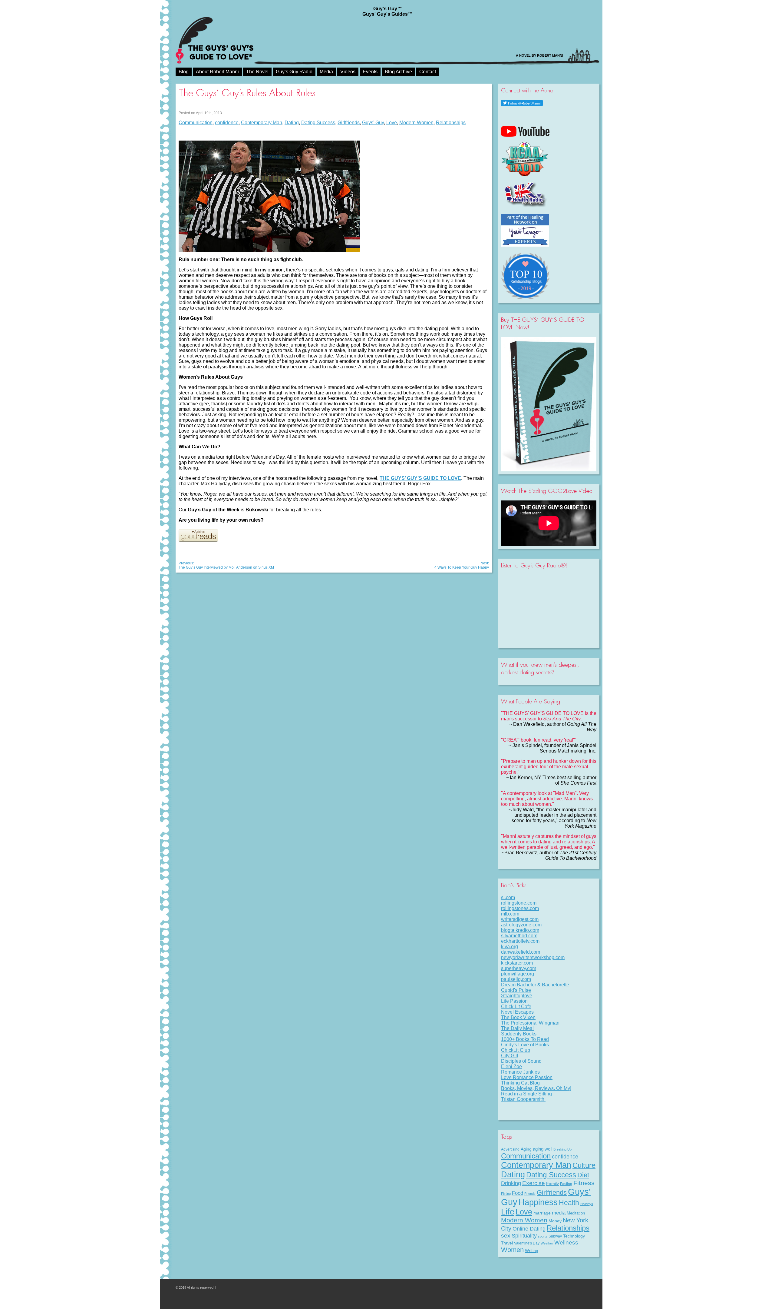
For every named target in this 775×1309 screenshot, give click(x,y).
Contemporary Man (261, 122)
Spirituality (524, 1236)
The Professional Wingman (530, 1022)
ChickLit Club (515, 1050)
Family (552, 1183)
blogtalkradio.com (520, 930)
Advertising (510, 1149)
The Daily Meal (517, 1028)
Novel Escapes (517, 1012)
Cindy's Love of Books (525, 1044)
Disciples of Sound (521, 1061)
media (559, 1213)
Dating (292, 122)
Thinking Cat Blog (520, 1082)
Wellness (566, 1242)
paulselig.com (516, 979)
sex (505, 1235)
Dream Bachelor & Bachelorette (535, 984)
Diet (583, 1175)
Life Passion (514, 1001)
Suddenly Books (518, 1033)
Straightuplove (516, 995)
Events (370, 71)
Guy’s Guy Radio (294, 71)
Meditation (576, 1213)
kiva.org (509, 946)
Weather (547, 1243)
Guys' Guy (373, 122)
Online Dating (529, 1228)
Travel (507, 1243)
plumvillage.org (517, 973)
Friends (530, 1193)
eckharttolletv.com (520, 941)
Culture (583, 1165)
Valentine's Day (526, 1243)
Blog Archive (398, 71)
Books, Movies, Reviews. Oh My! (536, 1088)
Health (569, 1203)
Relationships (451, 122)
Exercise (533, 1183)
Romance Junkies (520, 1072)
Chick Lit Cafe (516, 1006)
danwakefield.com (520, 952)
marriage (542, 1213)
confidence (227, 122)
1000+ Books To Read (525, 1039)
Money (555, 1220)
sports (542, 1236)
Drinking (511, 1183)
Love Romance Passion (526, 1077)
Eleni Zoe (511, 1066)
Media (326, 71)
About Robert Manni (217, 71)
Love (391, 122)
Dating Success (318, 122)
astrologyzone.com (521, 924)
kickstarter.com (517, 962)
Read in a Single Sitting (526, 1093)
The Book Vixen (518, 1017)
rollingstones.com (520, 908)
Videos (347, 71)
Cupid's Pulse (516, 990)
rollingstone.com (518, 902)
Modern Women (416, 122)
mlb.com (510, 913)
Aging (526, 1149)
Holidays (586, 1204)
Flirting (506, 1193)
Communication (196, 122)
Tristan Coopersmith (523, 1099)
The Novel (257, 71)
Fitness (584, 1182)
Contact (427, 71)
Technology (574, 1236)
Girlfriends (349, 122)
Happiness (538, 1202)
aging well (542, 1149)
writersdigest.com (520, 919)
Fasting (566, 1184)
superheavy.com (518, 968)
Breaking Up (562, 1149)
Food (517, 1193)
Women (512, 1250)
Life (507, 1211)
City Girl (509, 1055)
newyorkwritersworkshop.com (533, 957)
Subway (555, 1236)
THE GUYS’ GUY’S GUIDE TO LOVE (420, 478)
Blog (184, 71)
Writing (531, 1250)
